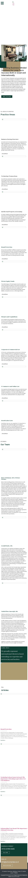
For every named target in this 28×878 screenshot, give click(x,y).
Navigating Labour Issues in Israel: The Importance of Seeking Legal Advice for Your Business (13, 778)
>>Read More (4, 153)
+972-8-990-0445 (8, 849)
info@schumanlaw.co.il (10, 862)
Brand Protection (6, 729)
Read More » (3, 740)
